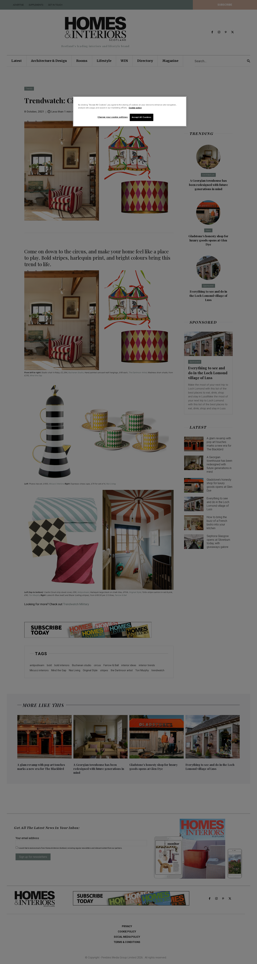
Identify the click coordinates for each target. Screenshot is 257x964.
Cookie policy (135, 108)
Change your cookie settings (113, 117)
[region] (130, 111)
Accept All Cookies (141, 117)
